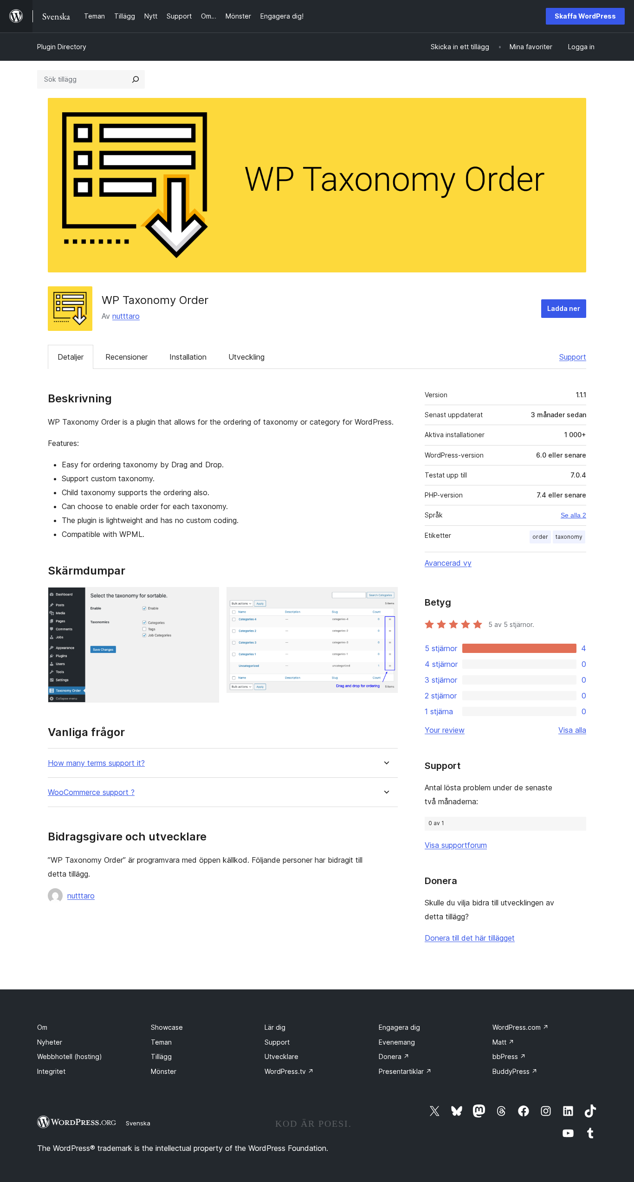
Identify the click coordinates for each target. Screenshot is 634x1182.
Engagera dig (399, 1027)
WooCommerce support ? (91, 792)
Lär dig (275, 1027)
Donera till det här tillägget (470, 938)
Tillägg (161, 1056)
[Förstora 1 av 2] (206, 599)
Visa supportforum (456, 845)
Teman (161, 1042)
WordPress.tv (289, 1071)
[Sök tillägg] (135, 79)
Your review (445, 730)
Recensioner (126, 357)
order (540, 536)
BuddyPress (514, 1071)
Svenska (138, 1123)
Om (42, 1027)
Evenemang (397, 1042)
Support (572, 357)
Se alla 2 (573, 515)
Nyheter (49, 1042)
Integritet (51, 1071)
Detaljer (71, 357)
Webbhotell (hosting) (69, 1056)
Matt (503, 1042)
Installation (188, 357)
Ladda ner (563, 308)
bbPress (509, 1056)
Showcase (167, 1027)
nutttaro (126, 316)
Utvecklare (281, 1056)
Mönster (163, 1071)
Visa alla (572, 730)
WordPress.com (520, 1027)
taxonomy (569, 536)
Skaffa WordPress (585, 16)
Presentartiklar (405, 1071)
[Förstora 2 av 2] (385, 599)
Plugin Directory (61, 47)
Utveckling (246, 357)
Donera (394, 1056)
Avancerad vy (448, 563)
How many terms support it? (96, 763)
